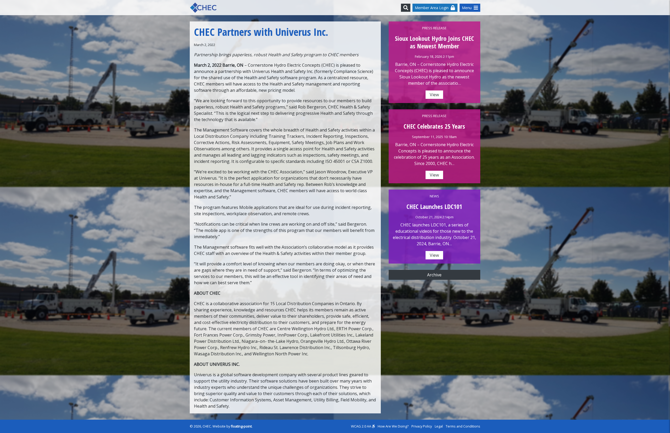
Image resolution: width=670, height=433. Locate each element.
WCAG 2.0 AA (361, 426)
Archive (434, 275)
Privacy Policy (421, 426)
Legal (439, 426)
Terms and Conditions (463, 426)
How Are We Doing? (393, 426)
